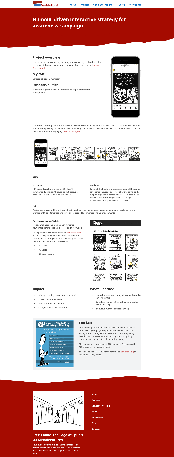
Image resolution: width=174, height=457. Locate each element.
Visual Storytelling (102, 5)
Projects (84, 5)
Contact (96, 429)
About (73, 5)
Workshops (135, 5)
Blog (94, 423)
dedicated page (74, 232)
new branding (127, 351)
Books (122, 5)
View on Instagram (72, 131)
